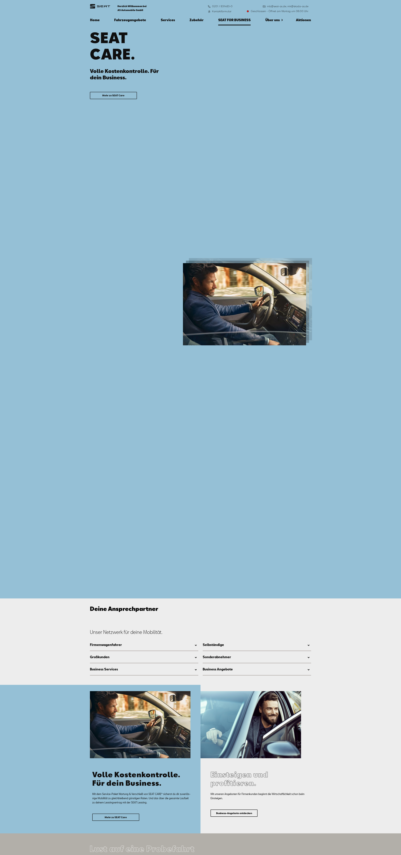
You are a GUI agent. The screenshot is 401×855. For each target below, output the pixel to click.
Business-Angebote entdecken (234, 813)
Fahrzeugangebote (130, 20)
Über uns (272, 20)
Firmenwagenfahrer (106, 645)
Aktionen (303, 20)
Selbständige (213, 645)
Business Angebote (218, 669)
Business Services (104, 669)
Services (168, 20)
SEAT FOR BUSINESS (234, 20)
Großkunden (99, 657)
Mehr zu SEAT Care (113, 95)
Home (95, 20)
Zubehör (197, 20)
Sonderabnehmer (217, 657)
